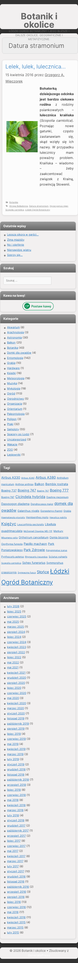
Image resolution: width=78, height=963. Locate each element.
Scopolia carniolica (14, 209)
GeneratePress (39, 955)
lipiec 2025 (14, 611)
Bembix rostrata (56, 484)
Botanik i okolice (39, 20)
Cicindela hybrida (30, 497)
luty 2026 (13, 606)
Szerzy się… (15, 255)
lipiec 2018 (14, 789)
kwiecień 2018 (16, 805)
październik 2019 (18, 723)
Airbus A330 (10, 478)
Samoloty (13, 429)
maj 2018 (13, 800)
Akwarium (13, 327)
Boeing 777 (59, 490)
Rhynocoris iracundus (36, 556)
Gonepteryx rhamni (51, 510)
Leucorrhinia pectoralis (30, 524)
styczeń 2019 (15, 764)
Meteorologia (15, 378)
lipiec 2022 (14, 657)
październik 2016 (18, 886)
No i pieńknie (15, 244)
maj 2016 (13, 912)
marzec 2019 (15, 754)
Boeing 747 (27, 490)
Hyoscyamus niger (59, 206)
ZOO (10, 449)
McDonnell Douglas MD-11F (38, 531)
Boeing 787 (7, 497)
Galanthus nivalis (28, 510)
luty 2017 (13, 866)
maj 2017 (12, 851)
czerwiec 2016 (16, 907)
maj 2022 (13, 662)
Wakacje (12, 444)
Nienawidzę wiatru (19, 250)
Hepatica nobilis (58, 517)
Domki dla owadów (19, 352)
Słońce (43, 572)
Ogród (11, 393)
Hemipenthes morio (37, 517)
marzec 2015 (15, 927)
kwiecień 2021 (16, 672)
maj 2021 (13, 667)
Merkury (58, 531)
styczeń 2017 (15, 871)
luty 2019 (13, 759)
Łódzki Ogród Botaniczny (37, 209)
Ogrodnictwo (15, 398)
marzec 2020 (15, 708)
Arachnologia (15, 332)
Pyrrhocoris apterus (12, 556)
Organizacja (14, 403)
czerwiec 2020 (16, 693)
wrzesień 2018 (16, 784)
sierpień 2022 (16, 652)
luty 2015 (13, 932)
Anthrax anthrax (24, 484)
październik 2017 (18, 830)
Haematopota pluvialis (13, 517)
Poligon (12, 419)
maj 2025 (13, 621)
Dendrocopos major (42, 504)
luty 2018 (13, 815)
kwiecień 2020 (16, 703)
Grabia (11, 362)
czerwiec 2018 (16, 795)
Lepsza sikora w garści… (23, 234)
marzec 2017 (15, 861)
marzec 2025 (15, 626)
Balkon (11, 342)
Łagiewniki (14, 454)
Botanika (13, 202)
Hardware (13, 368)
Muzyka (12, 383)
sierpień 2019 (16, 728)
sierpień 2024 (16, 631)
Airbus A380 (46, 477)
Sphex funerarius (33, 562)
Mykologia (13, 388)
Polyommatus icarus (56, 550)
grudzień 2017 (16, 825)
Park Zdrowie (34, 550)
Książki (11, 373)
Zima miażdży (15, 239)
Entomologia (15, 357)
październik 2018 (18, 779)
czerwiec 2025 (16, 616)
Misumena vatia (9, 537)
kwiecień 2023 (16, 647)
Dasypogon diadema (15, 504)
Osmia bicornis (59, 537)
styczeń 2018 (15, 820)
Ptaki (10, 424)
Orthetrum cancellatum (33, 537)
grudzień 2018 (16, 769)
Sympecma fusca (27, 572)
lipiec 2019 (14, 733)
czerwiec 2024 (16, 642)
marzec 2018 (15, 810)
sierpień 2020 (16, 682)
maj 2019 (13, 744)
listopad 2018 (15, 774)
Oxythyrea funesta (12, 543)
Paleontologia (16, 413)
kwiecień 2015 (16, 922)
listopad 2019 (15, 718)
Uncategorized (16, 439)
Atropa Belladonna (18, 206)
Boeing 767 (43, 491)
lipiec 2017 (14, 840)
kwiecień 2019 (16, 749)
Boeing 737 (9, 490)
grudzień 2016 (16, 876)
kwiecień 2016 (16, 917)
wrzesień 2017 (16, 835)
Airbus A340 (28, 478)
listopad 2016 (15, 881)
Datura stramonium (38, 206)
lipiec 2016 (14, 902)
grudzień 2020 (16, 677)
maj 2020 (13, 698)
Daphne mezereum (57, 497)
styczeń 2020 (16, 713)
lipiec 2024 (14, 636)
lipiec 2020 (14, 687)
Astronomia (14, 337)
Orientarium (14, 408)
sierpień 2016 (16, 897)
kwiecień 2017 (16, 856)
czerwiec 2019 (16, 738)
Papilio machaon (35, 544)
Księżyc (8, 523)
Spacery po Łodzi (18, 434)
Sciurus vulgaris (58, 556)
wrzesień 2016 (16, 891)
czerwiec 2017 (16, 846)
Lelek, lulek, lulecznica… (35, 66)
